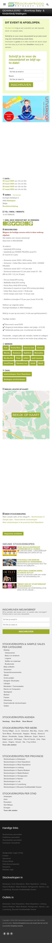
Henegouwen (33, 887)
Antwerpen (8, 796)
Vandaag (6, 721)
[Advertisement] (26, 149)
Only (38, 739)
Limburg (43, 884)
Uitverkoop (8, 700)
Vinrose (40, 348)
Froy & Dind (31, 742)
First (6, 348)
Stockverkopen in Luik (12, 781)
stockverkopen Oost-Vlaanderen (17, 374)
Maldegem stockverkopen (14, 379)
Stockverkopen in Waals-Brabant (16, 773)
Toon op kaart (17, 195)
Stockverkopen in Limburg (14, 767)
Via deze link (10, 28)
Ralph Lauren (7, 739)
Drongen (7, 808)
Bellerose (28, 736)
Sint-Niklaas (8, 805)
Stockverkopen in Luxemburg (15, 784)
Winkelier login (8, 870)
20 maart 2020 (8, 181)
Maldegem (11, 201)
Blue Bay (33, 731)
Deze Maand (27, 721)
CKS (46, 731)
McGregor (18, 739)
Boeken (6, 695)
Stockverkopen (22, 756)
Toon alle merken (9, 745)
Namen (42, 887)
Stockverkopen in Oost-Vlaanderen (17, 762)
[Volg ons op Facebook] (4, 933)
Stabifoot (27, 353)
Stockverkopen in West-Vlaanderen (17, 765)
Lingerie (8, 658)
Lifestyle (7, 683)
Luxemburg (6, 889)
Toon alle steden (10, 810)
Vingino (11, 742)
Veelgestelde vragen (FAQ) (12, 853)
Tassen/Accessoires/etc (13, 672)
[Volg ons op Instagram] (8, 933)
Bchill (40, 363)
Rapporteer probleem (13, 534)
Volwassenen (10, 653)
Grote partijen (9, 678)
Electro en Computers (12, 689)
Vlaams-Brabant (8, 887)
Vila (23, 742)
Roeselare (7, 802)
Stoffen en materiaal (12, 661)
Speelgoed (8, 692)
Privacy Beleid (7, 861)
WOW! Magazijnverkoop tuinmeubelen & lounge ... (29, 548)
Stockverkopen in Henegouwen (15, 776)
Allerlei (6, 675)
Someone (17, 353)
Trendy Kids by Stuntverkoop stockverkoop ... (31, 585)
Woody (7, 353)
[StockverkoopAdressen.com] (26, 4)
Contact (5, 856)
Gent (5, 799)
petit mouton (37, 358)
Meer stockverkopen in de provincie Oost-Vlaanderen (23, 522)
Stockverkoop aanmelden (12, 834)
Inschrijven (26, 631)
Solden (6, 706)
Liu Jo (17, 731)
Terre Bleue (6, 734)
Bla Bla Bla (8, 358)
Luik (47, 887)
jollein (26, 358)
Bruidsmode (9, 664)
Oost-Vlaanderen (18, 884)
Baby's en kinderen (12, 656)
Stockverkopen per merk (19, 728)
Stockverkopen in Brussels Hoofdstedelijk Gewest (22, 787)
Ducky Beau (16, 348)
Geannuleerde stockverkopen (15, 703)
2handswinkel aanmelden (12, 840)
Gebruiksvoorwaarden (10, 864)
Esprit (35, 736)
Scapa (20, 736)
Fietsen (6, 697)
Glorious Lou (21, 363)
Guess (40, 731)
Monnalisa (38, 353)
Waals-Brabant (21, 887)
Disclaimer (6, 867)
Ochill (32, 363)
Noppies (26, 734)
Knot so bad (29, 348)
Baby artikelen (9, 667)
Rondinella (13, 736)
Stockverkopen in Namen (13, 779)
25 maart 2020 (8, 184)
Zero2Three (8, 363)
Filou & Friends (29, 739)
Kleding (6, 650)
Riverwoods (17, 734)
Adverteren (6, 858)
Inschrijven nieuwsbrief (11, 843)
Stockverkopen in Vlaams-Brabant (17, 770)
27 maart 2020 (8, 189)
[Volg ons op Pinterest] (11, 933)
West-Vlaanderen (32, 884)
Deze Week (15, 721)
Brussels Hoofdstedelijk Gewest (24, 889)
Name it (42, 736)
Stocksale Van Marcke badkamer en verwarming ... (30, 561)
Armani (18, 742)
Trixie (18, 358)
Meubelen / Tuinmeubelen (14, 686)
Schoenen (7, 669)
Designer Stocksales (11, 681)
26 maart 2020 (8, 186)
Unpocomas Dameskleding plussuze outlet (29, 572)
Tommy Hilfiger (8, 731)
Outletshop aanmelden (11, 837)
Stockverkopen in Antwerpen (14, 759)
